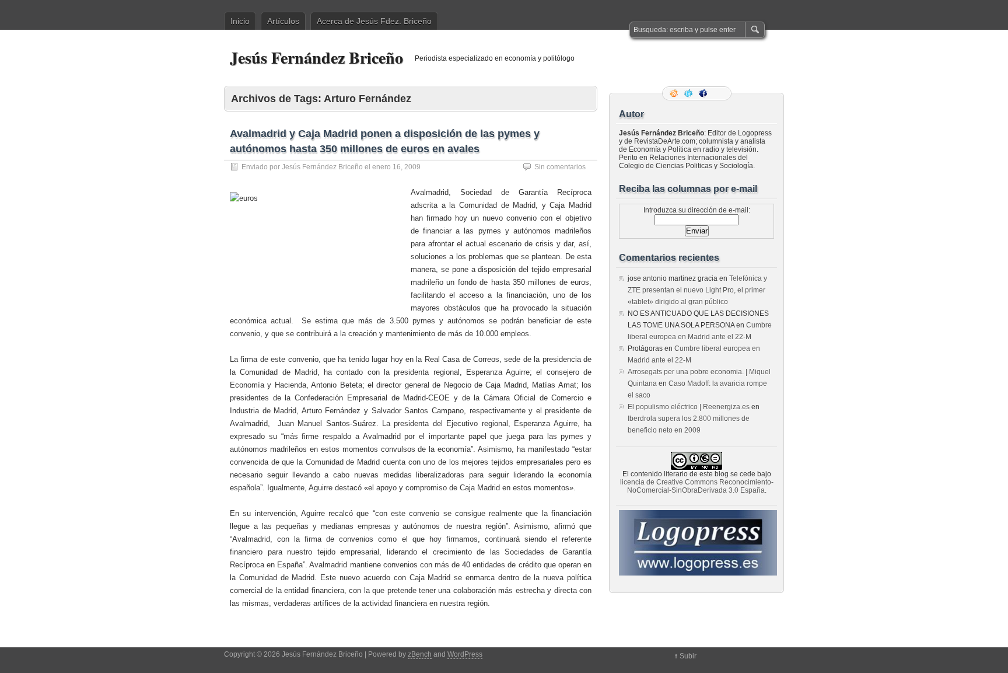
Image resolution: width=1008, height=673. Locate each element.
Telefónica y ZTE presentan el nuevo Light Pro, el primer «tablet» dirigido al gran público (697, 290)
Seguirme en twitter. (689, 93)
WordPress (464, 654)
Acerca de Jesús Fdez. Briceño (374, 21)
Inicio (240, 21)
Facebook (704, 93)
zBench (420, 654)
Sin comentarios (560, 167)
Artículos (283, 21)
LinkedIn (718, 93)
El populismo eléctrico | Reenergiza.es (689, 407)
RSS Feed (675, 93)
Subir (688, 656)
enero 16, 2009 (396, 167)
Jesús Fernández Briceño (316, 57)
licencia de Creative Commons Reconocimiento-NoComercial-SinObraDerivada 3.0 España (697, 486)
